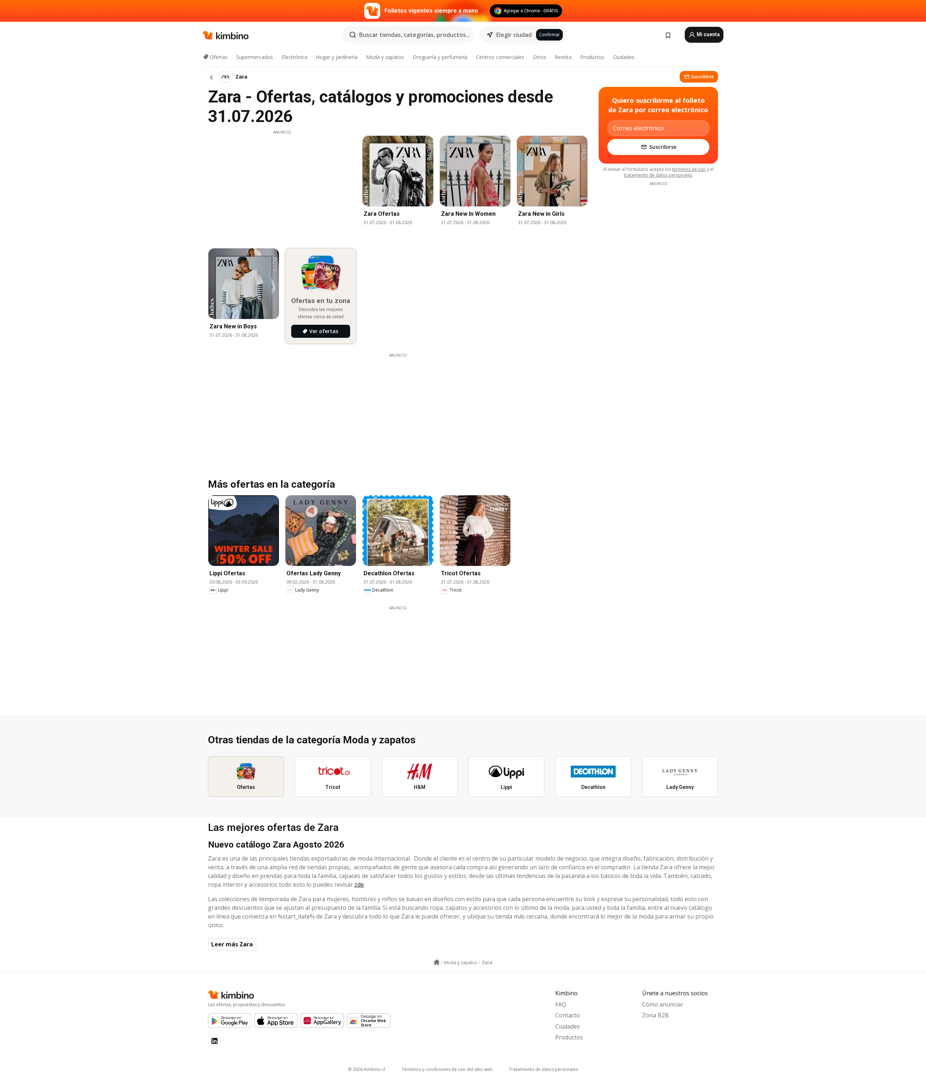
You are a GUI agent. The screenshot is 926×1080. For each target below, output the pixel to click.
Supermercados (254, 57)
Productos (592, 57)
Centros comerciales (500, 57)
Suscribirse (702, 76)
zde (359, 884)
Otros (539, 57)
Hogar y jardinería (336, 57)
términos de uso (689, 169)
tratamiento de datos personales (658, 175)
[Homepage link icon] (436, 962)
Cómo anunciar (662, 1004)
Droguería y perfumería (440, 57)
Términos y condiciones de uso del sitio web (447, 1069)
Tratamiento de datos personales (543, 1069)
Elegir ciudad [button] (514, 35)
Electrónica (294, 57)
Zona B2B (655, 1015)
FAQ (560, 1004)
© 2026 (366, 1069)
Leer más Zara (232, 944)
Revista (563, 57)
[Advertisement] (282, 185)
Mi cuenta (708, 34)
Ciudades (623, 57)
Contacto (567, 1015)
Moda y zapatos (385, 57)
